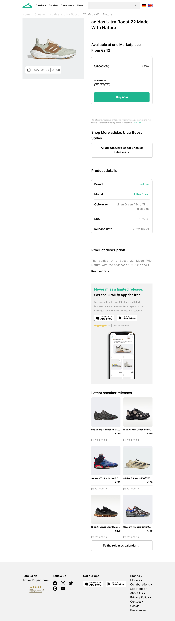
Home (26, 14)
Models (135, 580)
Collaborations (140, 584)
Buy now (122, 97)
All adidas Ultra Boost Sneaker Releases (122, 150)
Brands (135, 576)
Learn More (137, 123)
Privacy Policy (139, 597)
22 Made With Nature (97, 14)
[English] (150, 5)
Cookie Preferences (138, 608)
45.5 (102, 85)
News (80, 5)
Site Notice (137, 588)
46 (107, 85)
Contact (135, 601)
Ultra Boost (71, 14)
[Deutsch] (144, 5)
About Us (136, 593)
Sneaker (40, 5)
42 (97, 85)
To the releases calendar (120, 545)
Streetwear (67, 5)
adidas (54, 14)
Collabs (53, 5)
